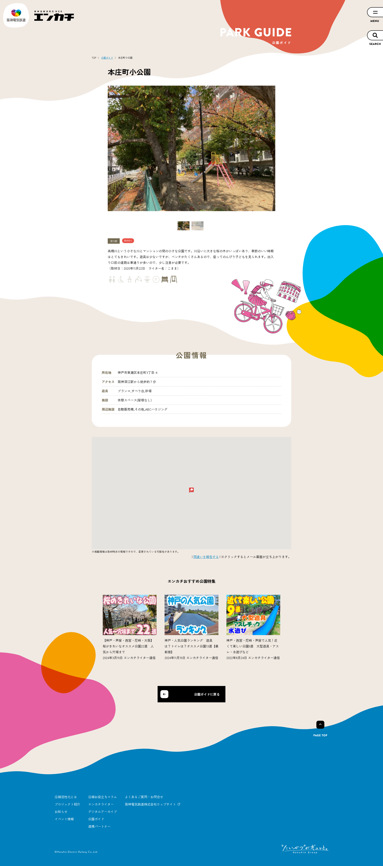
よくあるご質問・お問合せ (144, 796)
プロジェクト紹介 (67, 804)
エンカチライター (101, 804)
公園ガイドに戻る (207, 694)
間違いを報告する (206, 556)
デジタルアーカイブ (102, 811)
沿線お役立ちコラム (102, 796)
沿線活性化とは (66, 796)
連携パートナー (99, 826)
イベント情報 (64, 819)
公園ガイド (96, 819)
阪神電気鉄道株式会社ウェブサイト (150, 804)
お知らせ (61, 811)
